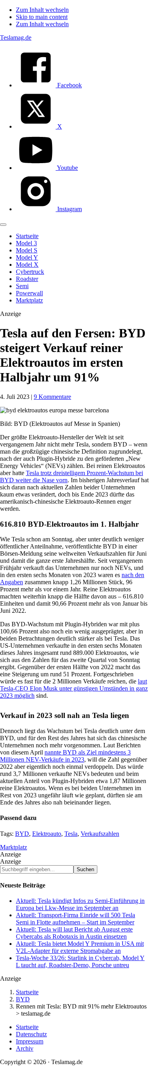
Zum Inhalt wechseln (42, 9)
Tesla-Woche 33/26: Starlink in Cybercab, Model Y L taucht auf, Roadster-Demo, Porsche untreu (80, 961)
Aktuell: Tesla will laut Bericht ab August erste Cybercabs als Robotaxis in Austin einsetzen (74, 933)
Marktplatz (13, 847)
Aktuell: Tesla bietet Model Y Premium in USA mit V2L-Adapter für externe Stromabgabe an (80, 947)
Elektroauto (46, 833)
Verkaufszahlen (100, 833)
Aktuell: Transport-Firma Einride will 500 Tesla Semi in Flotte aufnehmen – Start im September (75, 919)
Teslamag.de (15, 37)
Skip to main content (42, 16)
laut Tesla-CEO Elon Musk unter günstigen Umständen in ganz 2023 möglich (74, 688)
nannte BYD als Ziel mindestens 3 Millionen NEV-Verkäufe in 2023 (65, 756)
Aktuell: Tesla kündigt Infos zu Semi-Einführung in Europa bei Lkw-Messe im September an (80, 904)
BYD (22, 833)
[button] (3, 224)
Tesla (70, 833)
